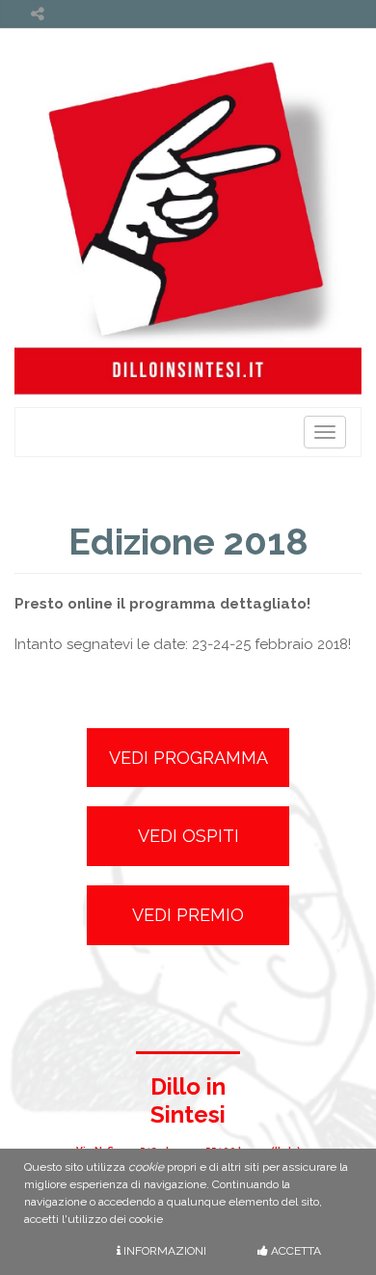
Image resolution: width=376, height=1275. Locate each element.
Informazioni (163, 1251)
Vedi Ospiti (188, 836)
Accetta (294, 1251)
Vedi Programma (188, 757)
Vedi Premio (188, 915)
